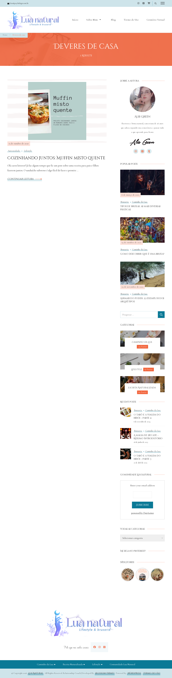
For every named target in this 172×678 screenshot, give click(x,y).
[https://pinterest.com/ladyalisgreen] (104, 647)
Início (75, 19)
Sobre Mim (92, 19)
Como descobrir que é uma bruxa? (142, 254)
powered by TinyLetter (142, 512)
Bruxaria (125, 201)
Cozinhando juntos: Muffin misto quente (56, 158)
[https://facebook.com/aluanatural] (94, 647)
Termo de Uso (131, 19)
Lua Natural (35, 673)
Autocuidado (14, 150)
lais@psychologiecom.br (19, 3)
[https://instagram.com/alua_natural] (99, 647)
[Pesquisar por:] (139, 314)
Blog (113, 19)
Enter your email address (142, 485)
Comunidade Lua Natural (122, 664)
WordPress (134, 673)
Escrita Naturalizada (73, 664)
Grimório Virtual (156, 19)
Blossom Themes (104, 673)
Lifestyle (28, 150)
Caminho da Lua (139, 201)
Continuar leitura (20, 179)
